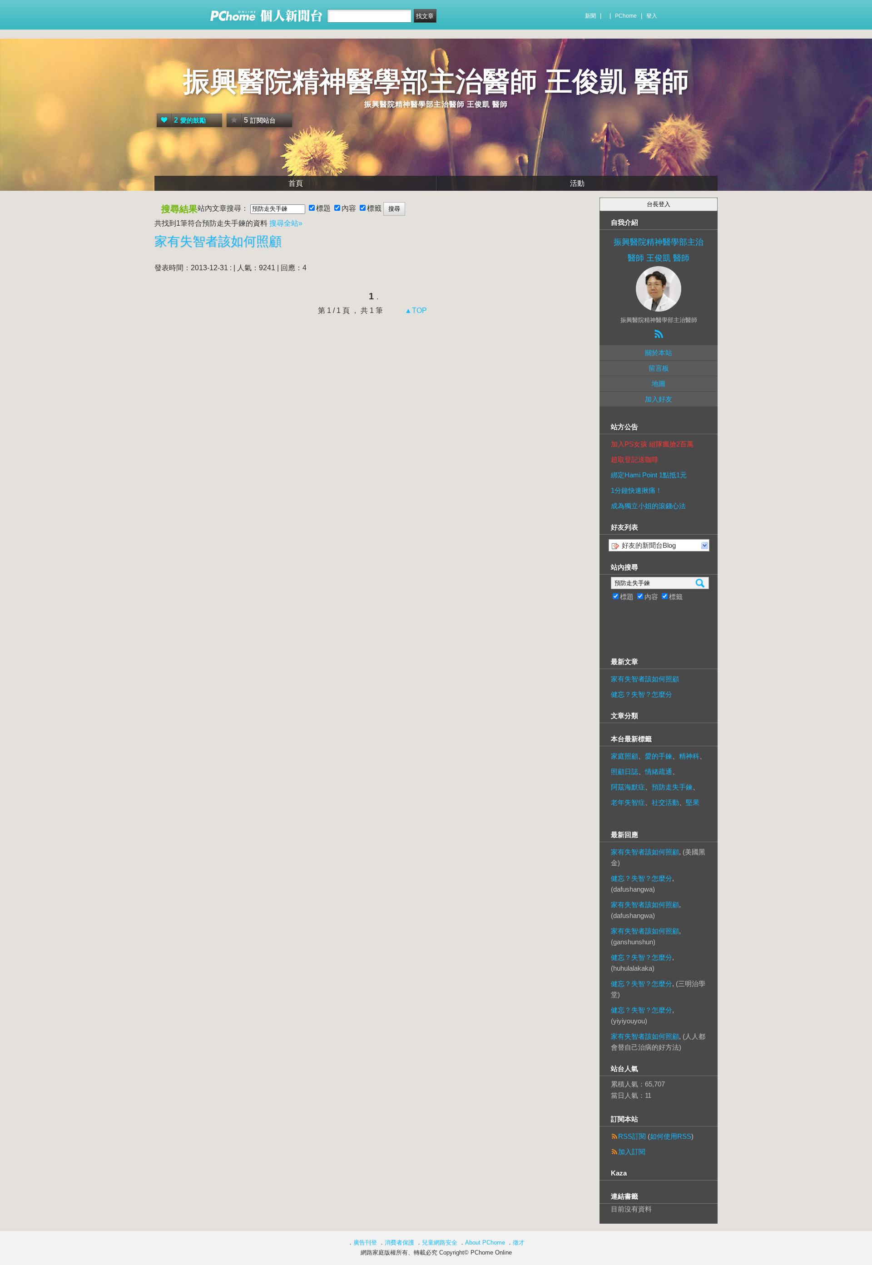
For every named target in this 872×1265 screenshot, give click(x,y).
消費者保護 (399, 1242)
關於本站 (658, 353)
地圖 (658, 383)
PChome (626, 16)
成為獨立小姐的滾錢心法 (648, 506)
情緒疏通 (658, 771)
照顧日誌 (624, 771)
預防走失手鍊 (672, 787)
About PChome (485, 1242)
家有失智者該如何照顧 (218, 241)
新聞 (590, 16)
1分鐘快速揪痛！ (636, 490)
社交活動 (665, 802)
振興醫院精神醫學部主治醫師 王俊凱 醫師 (436, 81)
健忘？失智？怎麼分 (641, 694)
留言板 (659, 368)
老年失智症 (628, 802)
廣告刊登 (365, 1242)
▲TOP (415, 310)
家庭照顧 (624, 756)
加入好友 (658, 399)
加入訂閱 (631, 1152)
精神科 (689, 756)
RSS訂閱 (632, 1136)
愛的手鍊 (658, 756)
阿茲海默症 (628, 787)
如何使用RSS (670, 1136)
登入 (651, 16)
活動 (577, 183)
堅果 (692, 802)
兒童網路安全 (439, 1242)
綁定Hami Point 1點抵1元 (649, 475)
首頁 (295, 183)
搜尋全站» (285, 223)
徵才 (519, 1242)
